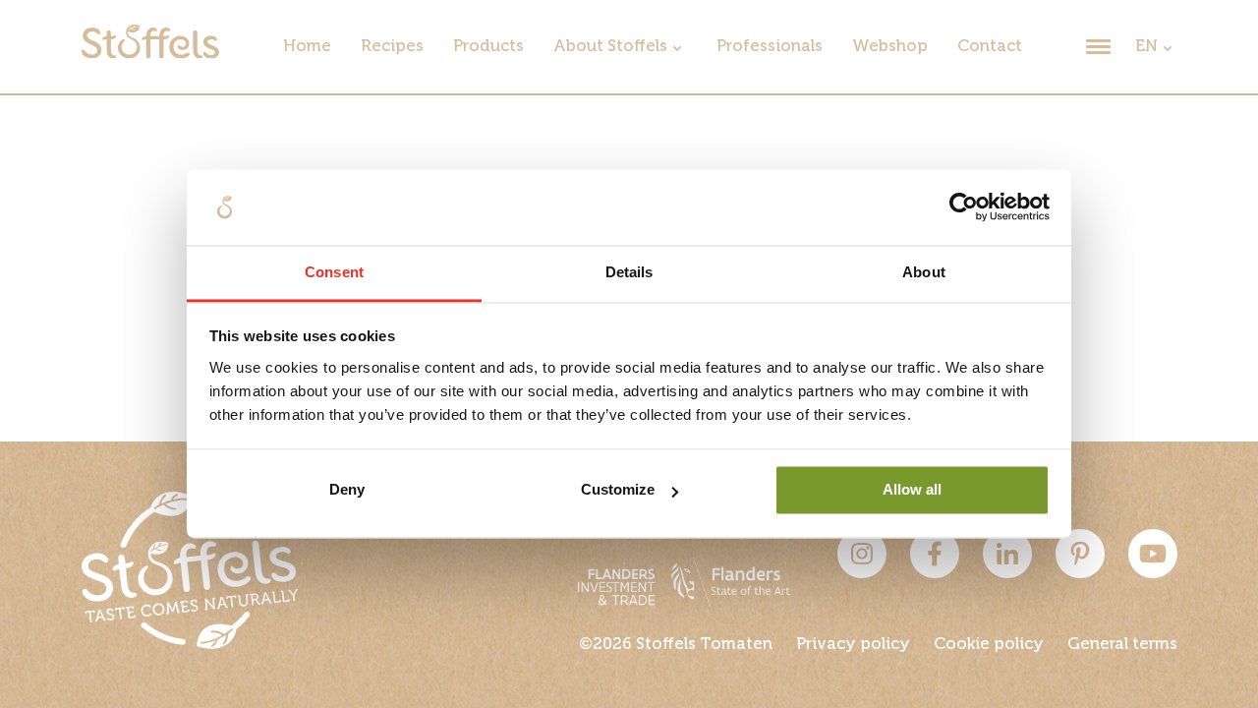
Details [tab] (629, 272)
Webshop (890, 46)
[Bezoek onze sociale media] (861, 573)
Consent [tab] (334, 272)
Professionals (769, 46)
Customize (618, 490)
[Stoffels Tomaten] (150, 53)
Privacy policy (853, 644)
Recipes (392, 46)
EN (1146, 46)
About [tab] (923, 272)
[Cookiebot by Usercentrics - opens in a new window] (964, 207)
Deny (347, 490)
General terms (1122, 644)
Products (488, 46)
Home (307, 46)
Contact (989, 46)
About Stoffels (610, 46)
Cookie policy (989, 644)
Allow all (912, 490)
